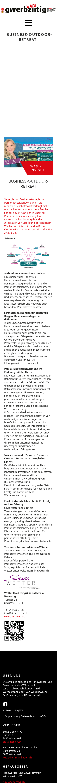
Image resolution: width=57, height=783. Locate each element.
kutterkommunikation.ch (17, 757)
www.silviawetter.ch (15, 616)
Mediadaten (28, 37)
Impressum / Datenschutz (20, 716)
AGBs (43, 716)
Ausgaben (28, 32)
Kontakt (28, 42)
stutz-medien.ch (12, 741)
